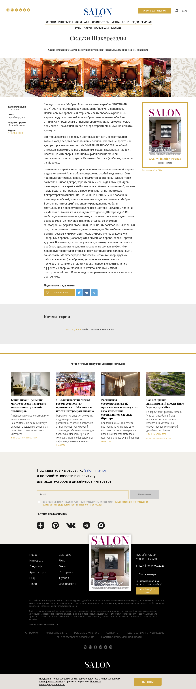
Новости (50, 22)
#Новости (61, 445)
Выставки (65, 554)
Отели (88, 28)
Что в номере (147, 574)
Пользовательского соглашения (131, 502)
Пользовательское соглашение (74, 637)
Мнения (116, 28)
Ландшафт (82, 22)
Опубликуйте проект (154, 10)
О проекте (31, 632)
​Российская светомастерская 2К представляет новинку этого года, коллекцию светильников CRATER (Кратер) (120, 409)
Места (116, 22)
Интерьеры (65, 22)
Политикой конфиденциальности (59, 505)
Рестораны (101, 28)
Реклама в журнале (86, 632)
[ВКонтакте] (86, 292)
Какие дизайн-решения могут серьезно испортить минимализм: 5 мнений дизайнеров (28, 405)
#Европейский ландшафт (159, 438)
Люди (135, 22)
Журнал (146, 22)
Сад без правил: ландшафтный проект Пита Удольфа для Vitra (165, 403)
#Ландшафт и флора (156, 434)
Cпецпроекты (67, 583)
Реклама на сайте (56, 632)
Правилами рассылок (90, 505)
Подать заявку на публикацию (145, 632)
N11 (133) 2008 (15, 133)
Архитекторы (100, 22)
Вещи (125, 22)
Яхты (78, 28)
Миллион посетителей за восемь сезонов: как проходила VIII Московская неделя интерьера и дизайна (75, 405)
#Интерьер (16, 438)
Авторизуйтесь (73, 329)
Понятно (148, 681)
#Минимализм (29, 438)
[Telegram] (94, 292)
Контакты (112, 632)
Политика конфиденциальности (121, 637)
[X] (79, 292)
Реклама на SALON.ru (152, 170)
